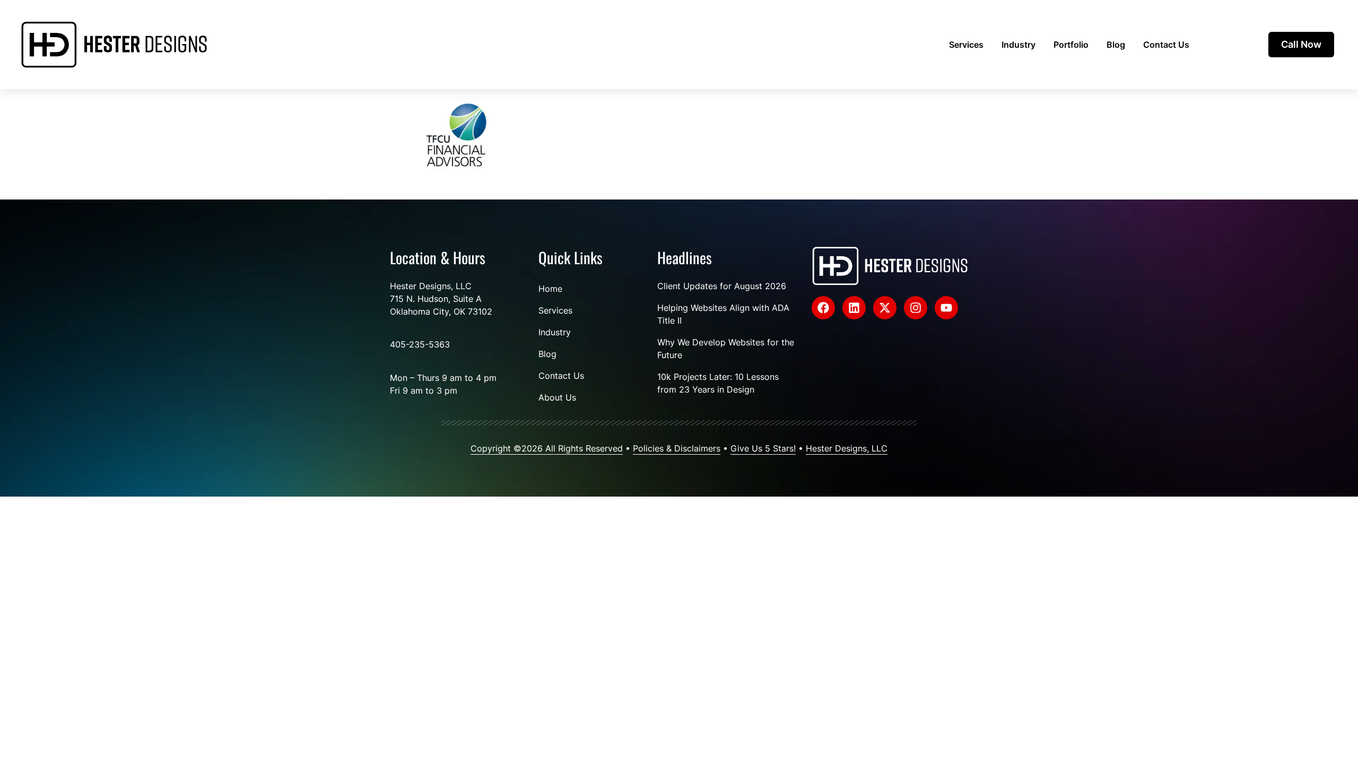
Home (550, 288)
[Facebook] (823, 307)
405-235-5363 (420, 344)
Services (966, 44)
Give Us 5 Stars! (763, 448)
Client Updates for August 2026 (721, 286)
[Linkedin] (854, 307)
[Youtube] (946, 307)
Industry (1018, 44)
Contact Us (1166, 44)
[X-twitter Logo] (884, 307)
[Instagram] (915, 307)
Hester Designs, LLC (846, 448)
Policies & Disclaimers (676, 448)
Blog (1116, 44)
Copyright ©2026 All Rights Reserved (547, 448)
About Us (557, 397)
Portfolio (1071, 44)
